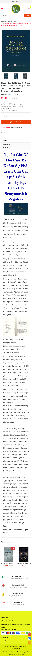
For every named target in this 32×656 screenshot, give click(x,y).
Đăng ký (13, 1)
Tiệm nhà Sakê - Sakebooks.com (16, 654)
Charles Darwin (9, 255)
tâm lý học (24, 259)
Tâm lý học (8, 108)
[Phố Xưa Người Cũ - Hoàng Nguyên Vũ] (8, 554)
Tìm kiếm (27, 15)
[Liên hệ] (29, 642)
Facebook (3, 641)
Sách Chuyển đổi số (24, 652)
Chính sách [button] (4, 617)
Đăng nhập (18, 1)
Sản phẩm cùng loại (7, 542)
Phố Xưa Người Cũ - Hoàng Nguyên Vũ (10, 563)
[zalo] (29, 638)
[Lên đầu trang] (29, 647)
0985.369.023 (6, 127)
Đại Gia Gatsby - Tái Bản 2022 (24, 563)
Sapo (19, 648)
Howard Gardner (9, 349)
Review (11, 652)
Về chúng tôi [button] (4, 614)
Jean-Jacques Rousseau (19, 251)
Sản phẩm (5, 652)
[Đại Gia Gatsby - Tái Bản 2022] (23, 554)
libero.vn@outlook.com (10, 629)
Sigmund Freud (21, 255)
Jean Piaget (20, 346)
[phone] (29, 634)
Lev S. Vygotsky (9, 103)
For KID (16, 652)
